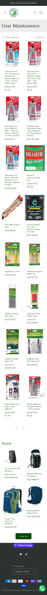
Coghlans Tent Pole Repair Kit (33, 360)
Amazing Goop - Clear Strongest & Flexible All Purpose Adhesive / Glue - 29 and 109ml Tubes (12, 77)
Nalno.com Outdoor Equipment (19, 590)
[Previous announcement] (5, 3)
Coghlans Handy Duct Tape (11, 314)
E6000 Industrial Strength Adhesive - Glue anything (34, 406)
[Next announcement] (42, 3)
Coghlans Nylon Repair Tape (33, 314)
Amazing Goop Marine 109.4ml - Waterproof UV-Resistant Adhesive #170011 (12, 180)
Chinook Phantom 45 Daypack (34, 475)
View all (23, 536)
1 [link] (16, 428)
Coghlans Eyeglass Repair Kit (34, 272)
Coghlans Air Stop (12, 271)
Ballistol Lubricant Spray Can (33, 177)
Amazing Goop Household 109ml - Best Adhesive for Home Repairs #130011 (34, 130)
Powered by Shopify (38, 590)
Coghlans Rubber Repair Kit (12, 360)
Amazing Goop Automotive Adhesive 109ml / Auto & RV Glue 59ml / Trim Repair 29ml (34, 77)
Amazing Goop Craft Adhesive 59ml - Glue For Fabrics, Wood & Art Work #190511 (12, 130)
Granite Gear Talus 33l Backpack (10, 521)
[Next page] (30, 428)
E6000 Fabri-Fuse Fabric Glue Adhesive (12, 406)
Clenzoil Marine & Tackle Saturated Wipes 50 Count (33, 228)
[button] (5, 13)
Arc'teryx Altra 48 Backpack (12, 469)
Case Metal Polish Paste (12, 225)
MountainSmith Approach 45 (33, 512)
